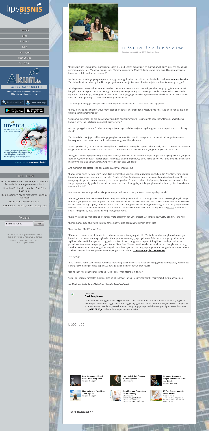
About (18, 234)
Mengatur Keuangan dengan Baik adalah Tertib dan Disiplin (174, 378)
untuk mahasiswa (176, 79)
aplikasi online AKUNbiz (80, 241)
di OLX (170, 207)
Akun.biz (37, 240)
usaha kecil (140, 402)
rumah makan (176, 400)
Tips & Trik (24, 63)
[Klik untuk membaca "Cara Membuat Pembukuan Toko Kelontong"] (115, 400)
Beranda (24, 30)
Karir (24, 46)
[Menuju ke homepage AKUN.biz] (24, 82)
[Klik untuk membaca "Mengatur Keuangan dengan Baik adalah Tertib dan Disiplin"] (156, 385)
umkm (170, 402)
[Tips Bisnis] (24, 14)
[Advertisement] (103, 62)
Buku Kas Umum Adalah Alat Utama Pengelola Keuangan (24, 196)
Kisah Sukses (24, 57)
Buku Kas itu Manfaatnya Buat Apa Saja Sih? (24, 205)
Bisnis (24, 35)
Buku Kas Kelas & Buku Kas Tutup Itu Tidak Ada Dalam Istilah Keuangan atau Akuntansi (24, 183)
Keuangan (25, 52)
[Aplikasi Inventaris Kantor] (24, 163)
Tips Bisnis (12, 240)
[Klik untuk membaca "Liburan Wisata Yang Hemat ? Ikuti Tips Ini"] (75, 400)
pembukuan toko (129, 402)
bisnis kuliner (172, 398)
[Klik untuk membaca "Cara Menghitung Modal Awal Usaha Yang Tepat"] (75, 385)
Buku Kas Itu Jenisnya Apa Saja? (24, 201)
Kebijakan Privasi (15, 237)
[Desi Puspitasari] (72, 294)
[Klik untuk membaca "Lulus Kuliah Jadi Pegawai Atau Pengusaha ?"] (115, 385)
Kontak (39, 237)
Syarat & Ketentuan (31, 234)
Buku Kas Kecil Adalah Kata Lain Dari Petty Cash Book (24, 189)
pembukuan (136, 398)
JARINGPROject (97, 309)
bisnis (129, 398)
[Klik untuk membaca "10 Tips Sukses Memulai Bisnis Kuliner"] (156, 400)
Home (10, 234)
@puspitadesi (123, 300)
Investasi (24, 41)
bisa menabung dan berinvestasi (149, 250)
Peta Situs (29, 237)
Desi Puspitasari (94, 296)
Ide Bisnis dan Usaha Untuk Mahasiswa (152, 47)
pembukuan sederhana (131, 400)
